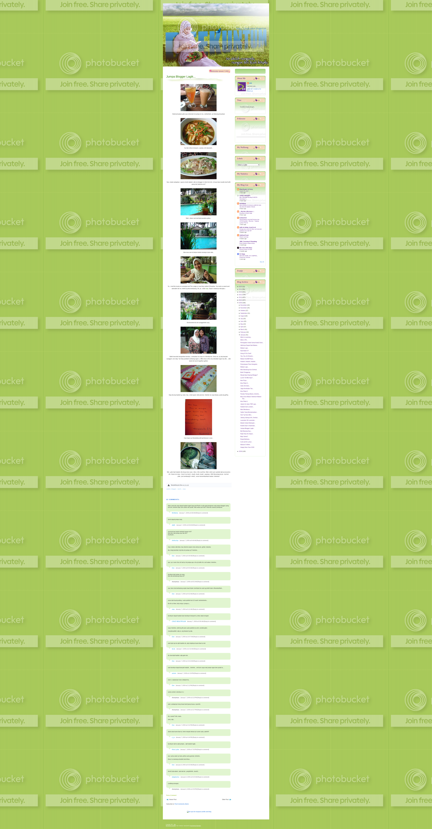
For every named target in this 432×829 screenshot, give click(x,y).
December (243, 305)
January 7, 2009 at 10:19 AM (185, 649)
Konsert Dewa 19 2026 (246, 249)
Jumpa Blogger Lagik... (181, 76)
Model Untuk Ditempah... (247, 423)
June (242, 321)
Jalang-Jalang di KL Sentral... (249, 417)
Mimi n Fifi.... (244, 340)
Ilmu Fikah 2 (244, 391)
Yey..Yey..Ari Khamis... (247, 356)
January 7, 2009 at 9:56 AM (195, 621)
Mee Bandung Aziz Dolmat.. (248, 369)
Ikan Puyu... (244, 380)
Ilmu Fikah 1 (244, 401)
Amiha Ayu (175, 540)
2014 (240, 289)
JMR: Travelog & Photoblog (248, 241)
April (242, 327)
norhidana (243, 203)
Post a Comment (171, 795)
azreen (174, 673)
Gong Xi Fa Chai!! (245, 353)
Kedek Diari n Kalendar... (248, 425)
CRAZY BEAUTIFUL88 (179, 621)
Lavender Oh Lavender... (247, 420)
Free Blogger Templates (195, 825)
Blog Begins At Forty (246, 189)
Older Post (225, 799)
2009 (240, 303)
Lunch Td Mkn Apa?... (247, 378)
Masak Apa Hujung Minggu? (249, 375)
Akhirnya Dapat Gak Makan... (249, 345)
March (242, 329)
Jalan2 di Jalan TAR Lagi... (248, 404)
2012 (240, 294)
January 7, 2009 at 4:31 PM (184, 725)
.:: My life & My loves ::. (247, 211)
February (243, 332)
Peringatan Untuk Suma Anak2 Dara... (252, 342)
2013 (240, 292)
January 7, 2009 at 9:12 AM (184, 609)
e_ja (173, 737)
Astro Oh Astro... (245, 386)
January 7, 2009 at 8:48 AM (188, 540)
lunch (180, 489)
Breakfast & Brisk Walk (246, 213)
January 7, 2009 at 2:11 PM (184, 685)
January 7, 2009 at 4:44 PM (184, 737)
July (241, 318)
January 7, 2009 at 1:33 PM (185, 673)
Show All (262, 261)
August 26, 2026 (244, 191)
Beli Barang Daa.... (246, 431)
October (243, 310)
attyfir (173, 525)
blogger (174, 489)
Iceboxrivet (243, 218)
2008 (240, 451)
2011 (240, 297)
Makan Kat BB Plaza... (247, 359)
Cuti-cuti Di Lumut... (246, 442)
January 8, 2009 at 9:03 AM (184, 765)
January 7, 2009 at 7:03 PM (188, 749)
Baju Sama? (244, 436)
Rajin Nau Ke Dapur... (247, 434)
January (243, 335)
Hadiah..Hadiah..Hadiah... (248, 361)
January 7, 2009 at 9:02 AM (184, 594)
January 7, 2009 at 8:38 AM (187, 513)
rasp (207, 288)
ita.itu (173, 649)
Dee (173, 556)
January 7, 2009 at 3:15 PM (188, 697)
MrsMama (175, 513)
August (242, 316)
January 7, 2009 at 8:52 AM (188, 581)
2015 (240, 286)
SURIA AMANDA (245, 195)
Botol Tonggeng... (245, 372)
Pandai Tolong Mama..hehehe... (250, 394)
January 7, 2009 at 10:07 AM (184, 637)
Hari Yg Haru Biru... (246, 415)
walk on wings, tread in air (248, 227)
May (241, 324)
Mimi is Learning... (246, 337)
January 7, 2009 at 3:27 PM (188, 710)
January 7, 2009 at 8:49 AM (184, 556)
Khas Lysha (175, 749)
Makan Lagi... (244, 348)
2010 (240, 300)
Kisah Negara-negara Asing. (247, 243)
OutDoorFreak (244, 235)
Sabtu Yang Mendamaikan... (249, 412)
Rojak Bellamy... (245, 439)
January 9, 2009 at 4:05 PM (188, 789)
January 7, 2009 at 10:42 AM (184, 661)
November (243, 308)
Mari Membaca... (245, 409)
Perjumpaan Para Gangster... (249, 364)
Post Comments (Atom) (182, 804)
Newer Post (172, 799)
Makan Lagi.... (244, 367)
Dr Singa (242, 254)
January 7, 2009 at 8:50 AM (184, 568)
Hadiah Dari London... (247, 407)
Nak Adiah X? (244, 351)
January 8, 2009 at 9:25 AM (188, 777)
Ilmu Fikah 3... (244, 383)
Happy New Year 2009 (247, 447)
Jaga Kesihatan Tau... (247, 388)
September (244, 313)
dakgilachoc (175, 777)
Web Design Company (171, 825)
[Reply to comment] (202, 513)
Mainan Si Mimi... (245, 444)
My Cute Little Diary (246, 248)
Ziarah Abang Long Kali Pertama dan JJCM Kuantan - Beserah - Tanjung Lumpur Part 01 (249, 221)
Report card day (244, 237)
